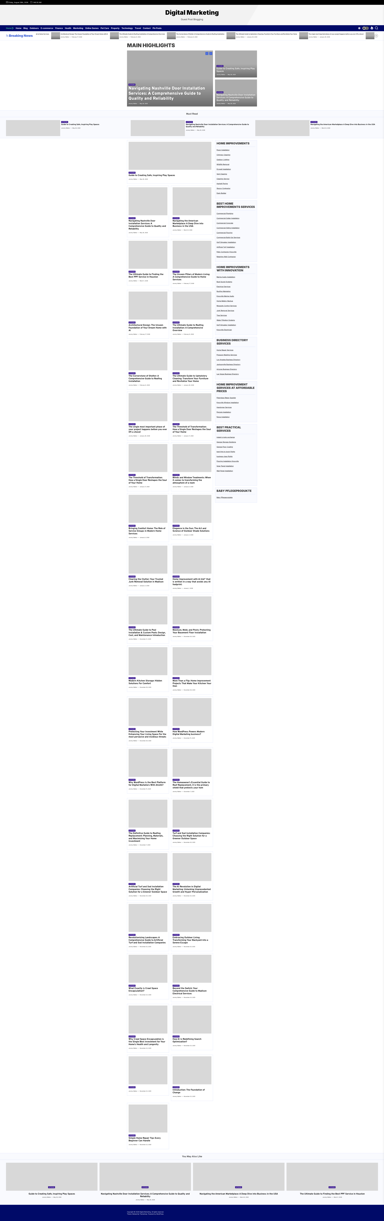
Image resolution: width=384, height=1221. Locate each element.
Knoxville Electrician (224, 330)
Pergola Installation (224, 412)
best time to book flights (226, 452)
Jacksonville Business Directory (228, 364)
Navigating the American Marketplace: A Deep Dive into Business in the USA (228, 34)
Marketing (78, 28)
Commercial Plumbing (225, 213)
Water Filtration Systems (226, 320)
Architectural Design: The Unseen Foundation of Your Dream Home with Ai (148, 328)
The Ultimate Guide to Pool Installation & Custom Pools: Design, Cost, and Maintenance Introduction (147, 633)
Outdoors (34, 28)
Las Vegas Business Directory (228, 374)
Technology (127, 28)
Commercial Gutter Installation (228, 218)
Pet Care (105, 28)
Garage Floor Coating (225, 447)
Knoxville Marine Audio (225, 296)
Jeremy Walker (93, 37)
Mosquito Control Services (227, 306)
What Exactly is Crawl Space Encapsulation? (143, 989)
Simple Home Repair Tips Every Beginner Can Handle (145, 1139)
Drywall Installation (224, 169)
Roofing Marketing (223, 291)
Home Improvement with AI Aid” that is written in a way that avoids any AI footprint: (192, 582)
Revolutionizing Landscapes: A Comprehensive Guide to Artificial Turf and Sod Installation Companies (147, 940)
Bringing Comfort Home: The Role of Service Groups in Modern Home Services (147, 531)
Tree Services (222, 315)
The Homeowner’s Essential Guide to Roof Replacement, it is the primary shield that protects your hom (191, 785)
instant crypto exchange (226, 437)
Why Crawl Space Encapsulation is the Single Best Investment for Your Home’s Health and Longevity (147, 1042)
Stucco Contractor (223, 188)
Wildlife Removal (223, 164)
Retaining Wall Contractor (226, 257)
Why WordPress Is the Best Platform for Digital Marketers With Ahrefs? (147, 783)
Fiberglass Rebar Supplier (226, 398)
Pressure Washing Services (227, 355)
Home (9, 28)
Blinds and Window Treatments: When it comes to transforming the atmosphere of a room (192, 480)
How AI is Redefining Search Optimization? (187, 1040)
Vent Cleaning (222, 174)
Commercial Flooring (224, 233)
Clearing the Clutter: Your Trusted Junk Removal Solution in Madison (146, 580)
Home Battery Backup (225, 301)
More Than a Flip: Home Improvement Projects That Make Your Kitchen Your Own (192, 683)
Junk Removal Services (225, 311)
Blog (25, 28)
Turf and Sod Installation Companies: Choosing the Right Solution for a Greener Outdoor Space (191, 836)
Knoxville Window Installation (228, 403)
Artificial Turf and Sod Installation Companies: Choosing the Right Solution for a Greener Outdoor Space (148, 889)
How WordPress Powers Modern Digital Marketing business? (189, 733)
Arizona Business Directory (227, 369)
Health (68, 28)
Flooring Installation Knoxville (228, 461)
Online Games (92, 28)
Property (115, 28)
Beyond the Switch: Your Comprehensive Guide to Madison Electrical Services (190, 991)
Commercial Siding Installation (228, 228)
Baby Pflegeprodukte (224, 497)
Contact (147, 28)
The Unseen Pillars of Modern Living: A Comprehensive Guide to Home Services (341, 34)
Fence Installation (223, 417)
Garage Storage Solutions (226, 442)
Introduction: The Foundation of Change (189, 1091)
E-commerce (47, 28)
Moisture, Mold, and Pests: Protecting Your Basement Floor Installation (192, 631)
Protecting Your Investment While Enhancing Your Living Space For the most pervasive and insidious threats (147, 734)
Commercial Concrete (225, 223)
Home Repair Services (225, 350)
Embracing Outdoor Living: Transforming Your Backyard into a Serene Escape (190, 940)
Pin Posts (157, 28)
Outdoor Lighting (223, 160)
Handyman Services (224, 407)
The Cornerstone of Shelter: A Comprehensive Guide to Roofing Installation (145, 379)
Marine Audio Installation (226, 277)
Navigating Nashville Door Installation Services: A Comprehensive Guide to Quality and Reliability (161, 34)
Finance (59, 28)
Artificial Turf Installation (226, 247)
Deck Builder (221, 193)
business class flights (224, 456)
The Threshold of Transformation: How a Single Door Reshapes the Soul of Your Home (192, 430)
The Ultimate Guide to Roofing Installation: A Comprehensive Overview (188, 328)
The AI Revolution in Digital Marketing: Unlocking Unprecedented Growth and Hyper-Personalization (192, 889)
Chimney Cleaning (223, 155)
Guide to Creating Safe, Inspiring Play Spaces (103, 34)
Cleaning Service (223, 179)
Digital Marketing (192, 12)
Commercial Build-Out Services (228, 237)
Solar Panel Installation (225, 466)
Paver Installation (223, 150)
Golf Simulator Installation (226, 242)
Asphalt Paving (222, 184)
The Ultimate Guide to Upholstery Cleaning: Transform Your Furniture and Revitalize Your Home (190, 379)
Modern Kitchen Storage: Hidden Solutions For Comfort (145, 682)
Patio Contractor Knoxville (226, 252)
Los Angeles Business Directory (228, 360)
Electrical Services (223, 287)
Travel (138, 28)
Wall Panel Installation (225, 471)
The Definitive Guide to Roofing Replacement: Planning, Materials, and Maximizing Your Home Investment (146, 837)
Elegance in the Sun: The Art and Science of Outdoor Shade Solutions (191, 529)
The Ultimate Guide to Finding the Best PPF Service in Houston (285, 34)
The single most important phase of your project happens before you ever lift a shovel (50, 34)
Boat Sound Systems (224, 282)
